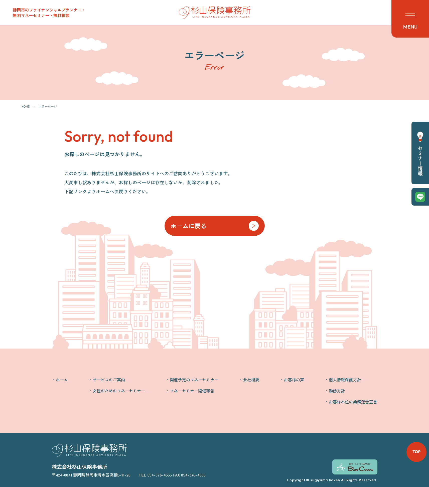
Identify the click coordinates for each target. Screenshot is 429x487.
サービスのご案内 (109, 380)
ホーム (62, 380)
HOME (26, 106)
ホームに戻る (189, 225)
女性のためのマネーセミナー (119, 391)
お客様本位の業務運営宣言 (353, 402)
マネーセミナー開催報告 (192, 391)
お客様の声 (294, 380)
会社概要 (251, 380)
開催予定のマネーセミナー (194, 380)
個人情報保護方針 (345, 380)
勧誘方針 (337, 391)
